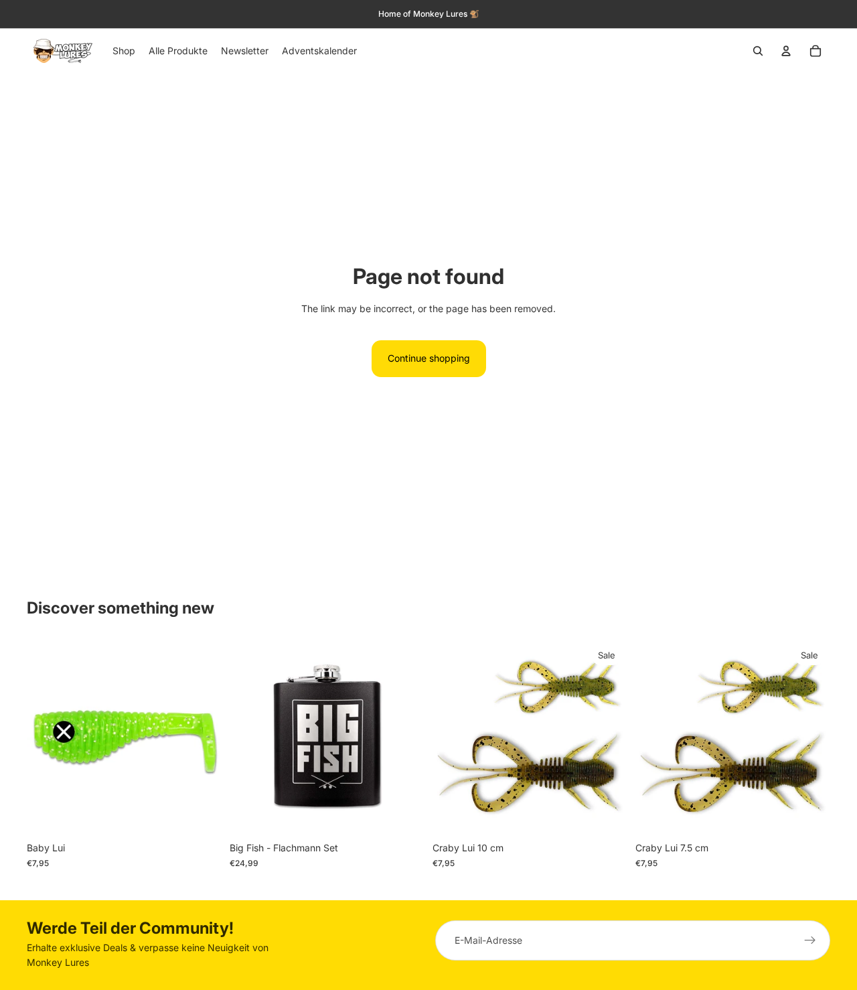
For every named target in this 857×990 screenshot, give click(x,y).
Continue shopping (429, 358)
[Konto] (786, 51)
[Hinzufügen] (404, 815)
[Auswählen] (201, 815)
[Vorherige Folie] (250, 738)
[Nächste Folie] (404, 738)
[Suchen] (758, 51)
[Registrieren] (810, 940)
